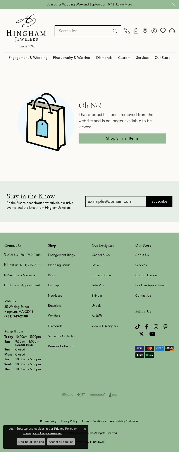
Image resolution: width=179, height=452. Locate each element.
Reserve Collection (61, 346)
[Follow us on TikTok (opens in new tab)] (137, 327)
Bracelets (54, 306)
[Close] (173, 4)
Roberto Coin (101, 275)
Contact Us (143, 296)
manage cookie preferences (42, 433)
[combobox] (83, 31)
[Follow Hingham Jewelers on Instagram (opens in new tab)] (156, 327)
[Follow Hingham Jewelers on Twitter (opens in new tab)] (141, 334)
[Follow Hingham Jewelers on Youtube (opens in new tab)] (152, 334)
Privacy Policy (69, 421)
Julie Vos (98, 285)
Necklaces (55, 296)
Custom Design (146, 275)
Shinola (97, 296)
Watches (54, 316)
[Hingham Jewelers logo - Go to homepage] (26, 30)
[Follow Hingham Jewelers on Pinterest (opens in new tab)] (165, 327)
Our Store (162, 58)
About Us (142, 255)
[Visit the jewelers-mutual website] (97, 394)
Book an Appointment (151, 285)
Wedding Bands (59, 265)
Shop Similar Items (122, 138)
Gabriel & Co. (101, 255)
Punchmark (97, 442)
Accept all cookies (61, 441)
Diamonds (104, 58)
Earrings (53, 285)
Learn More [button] (124, 4)
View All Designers (105, 326)
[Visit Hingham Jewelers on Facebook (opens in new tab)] (146, 327)
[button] (154, 30)
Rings (52, 275)
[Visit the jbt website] (81, 394)
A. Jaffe (97, 316)
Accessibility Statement (124, 421)
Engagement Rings (61, 255)
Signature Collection (62, 336)
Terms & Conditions (94, 421)
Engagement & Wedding (28, 58)
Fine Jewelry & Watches (72, 58)
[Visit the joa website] (113, 394)
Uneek (96, 306)
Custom (124, 58)
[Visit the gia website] (67, 394)
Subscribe (159, 201)
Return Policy (48, 421)
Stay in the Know (31, 196)
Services (142, 58)
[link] (127, 30)
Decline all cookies (31, 441)
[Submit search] (116, 31)
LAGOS (97, 265)
